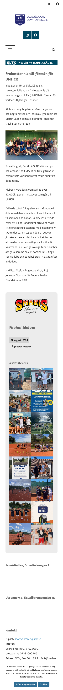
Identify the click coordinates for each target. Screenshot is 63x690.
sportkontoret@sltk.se (28, 639)
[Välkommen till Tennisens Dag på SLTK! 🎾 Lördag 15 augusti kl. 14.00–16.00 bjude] (42, 401)
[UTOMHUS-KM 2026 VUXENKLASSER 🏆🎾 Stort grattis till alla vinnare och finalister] (42, 379)
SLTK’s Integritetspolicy (25, 684)
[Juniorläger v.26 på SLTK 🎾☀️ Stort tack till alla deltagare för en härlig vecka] (42, 445)
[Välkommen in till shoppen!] (42, 512)
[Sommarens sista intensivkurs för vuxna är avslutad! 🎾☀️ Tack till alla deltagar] (20, 423)
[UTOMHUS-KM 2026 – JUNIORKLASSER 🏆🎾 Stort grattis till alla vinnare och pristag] (20, 379)
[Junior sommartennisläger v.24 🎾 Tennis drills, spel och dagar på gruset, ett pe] (20, 512)
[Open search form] (54, 49)
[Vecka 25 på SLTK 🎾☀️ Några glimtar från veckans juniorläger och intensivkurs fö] (42, 490)
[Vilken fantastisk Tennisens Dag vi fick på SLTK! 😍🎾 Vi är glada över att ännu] (20, 401)
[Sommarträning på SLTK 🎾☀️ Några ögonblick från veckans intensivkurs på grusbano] (20, 534)
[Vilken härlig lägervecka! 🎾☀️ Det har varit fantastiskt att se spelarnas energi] (20, 445)
